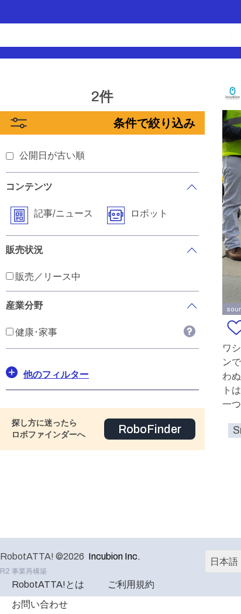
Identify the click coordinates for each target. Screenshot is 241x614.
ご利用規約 (131, 584)
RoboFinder (149, 429)
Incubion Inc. (114, 556)
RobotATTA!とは (48, 584)
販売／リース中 (48, 277)
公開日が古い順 (52, 155)
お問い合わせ (40, 604)
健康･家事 (36, 332)
